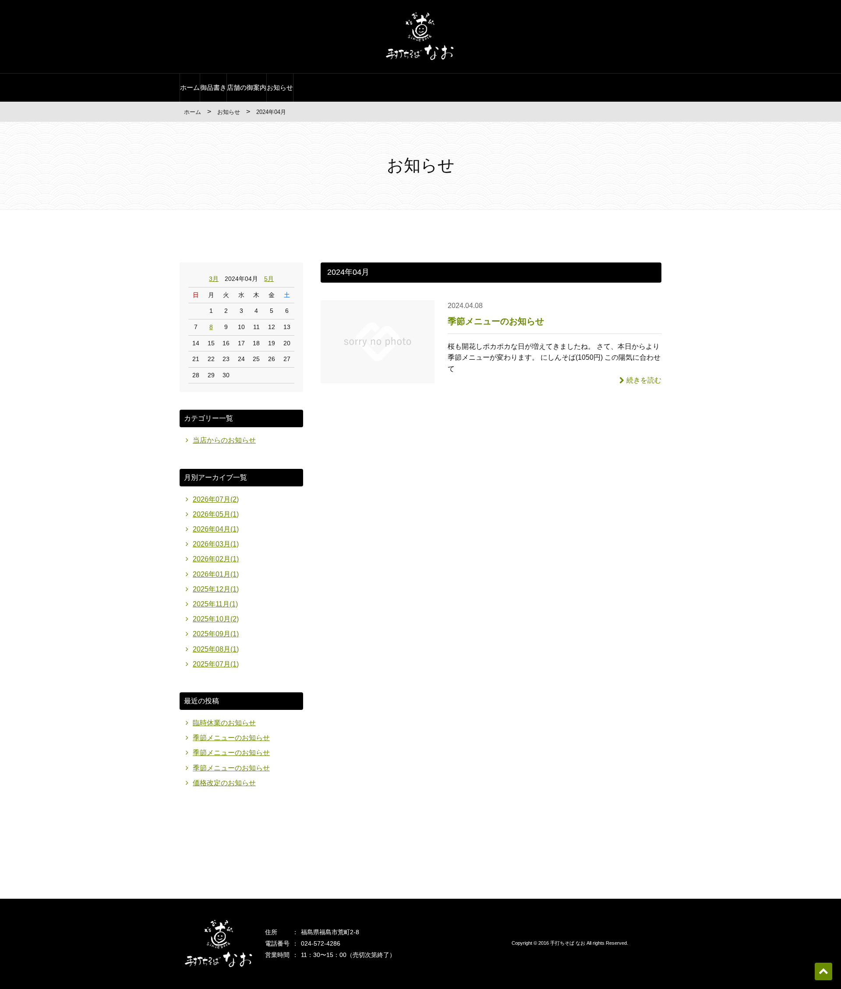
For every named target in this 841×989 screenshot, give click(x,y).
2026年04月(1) (216, 529)
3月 (214, 278)
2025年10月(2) (216, 619)
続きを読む (643, 380)
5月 (269, 278)
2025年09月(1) (216, 634)
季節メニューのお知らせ (496, 321)
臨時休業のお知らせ (224, 723)
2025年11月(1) (215, 604)
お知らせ (280, 87)
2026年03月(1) (216, 544)
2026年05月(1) (216, 514)
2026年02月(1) (216, 559)
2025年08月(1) (216, 649)
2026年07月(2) (216, 499)
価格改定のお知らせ (224, 783)
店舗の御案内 (246, 87)
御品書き (213, 87)
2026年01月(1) (216, 574)
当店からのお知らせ (224, 440)
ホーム (190, 87)
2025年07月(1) (216, 664)
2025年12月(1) (216, 589)
